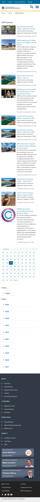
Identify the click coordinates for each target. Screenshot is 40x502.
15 (22, 252)
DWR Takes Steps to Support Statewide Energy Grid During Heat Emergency (26, 146)
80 (30, 277)
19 (3, 256)
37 (3, 263)
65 (7, 273)
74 (7, 277)
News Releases (9, 422)
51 (22, 266)
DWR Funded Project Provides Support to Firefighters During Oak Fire (26, 42)
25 (26, 256)
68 (18, 273)
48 (11, 266)
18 (34, 252)
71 (30, 273)
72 (34, 273)
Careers (6, 393)
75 (11, 277)
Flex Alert (7, 412)
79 (26, 277)
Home (3, 13)
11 (7, 252)
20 (7, 256)
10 (3, 252)
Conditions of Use (9, 438)
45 (34, 263)
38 (7, 263)
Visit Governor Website (7, 455)
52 (26, 266)
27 (34, 256)
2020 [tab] (7, 346)
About (3, 2)
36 (34, 259)
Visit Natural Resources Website (9, 465)
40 (14, 263)
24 (22, 256)
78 (22, 277)
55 (3, 270)
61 (26, 270)
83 (7, 280)
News (10, 13)
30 (11, 259)
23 (18, 256)
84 (11, 280)
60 (22, 270)
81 (34, 277)
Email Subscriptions (10, 396)
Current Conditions (20, 2)
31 (14, 259)
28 (3, 259)
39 (11, 263)
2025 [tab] (7, 311)
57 (11, 270)
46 (3, 266)
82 (3, 280)
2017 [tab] (7, 367)
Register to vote (9, 406)
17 (30, 252)
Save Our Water (9, 409)
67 (14, 273)
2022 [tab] (7, 332)
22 (14, 256)
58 (14, 270)
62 (30, 270)
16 (26, 252)
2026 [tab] (7, 304)
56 (7, 270)
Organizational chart (11, 390)
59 (18, 270)
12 (11, 252)
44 (30, 263)
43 (26, 263)
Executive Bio (8, 387)
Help (5, 444)
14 (18, 252)
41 (18, 263)
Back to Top (5, 484)
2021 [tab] (7, 339)
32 (18, 259)
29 (7, 259)
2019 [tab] (7, 353)
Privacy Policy (6, 487)
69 (22, 273)
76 (14, 277)
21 (11, 256)
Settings (30, 2)
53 (30, 266)
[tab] (20, 293)
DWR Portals (8, 428)
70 (26, 273)
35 (30, 259)
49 (14, 266)
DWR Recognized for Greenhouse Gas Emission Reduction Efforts (25, 211)
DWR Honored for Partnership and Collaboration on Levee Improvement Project (26, 91)
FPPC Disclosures (25, 491)
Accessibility (6, 491)
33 (22, 259)
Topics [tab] (7, 293)
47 (7, 266)
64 (3, 273)
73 (3, 277)
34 (26, 259)
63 (34, 270)
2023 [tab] (7, 325)
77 (18, 277)
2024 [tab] (7, 318)
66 (11, 273)
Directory (7, 383)
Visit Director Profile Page (8, 476)
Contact (10, 2)
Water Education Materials (12, 425)
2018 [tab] (7, 360)
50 (18, 266)
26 (30, 256)
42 (22, 263)
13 (14, 252)
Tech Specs (7, 441)
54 (34, 266)
